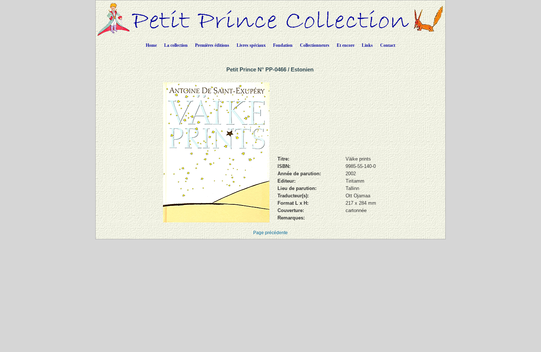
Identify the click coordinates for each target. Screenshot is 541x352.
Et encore (345, 45)
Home (151, 45)
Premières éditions (212, 45)
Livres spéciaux (251, 45)
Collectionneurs (314, 45)
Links (367, 45)
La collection (176, 45)
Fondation (283, 45)
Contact (387, 45)
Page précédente (270, 232)
